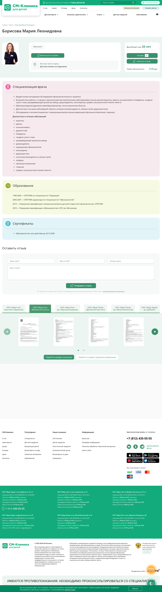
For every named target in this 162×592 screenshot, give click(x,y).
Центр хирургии (59, 442)
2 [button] (84, 350)
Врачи (11, 25)
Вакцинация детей (32, 446)
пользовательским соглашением (113, 291)
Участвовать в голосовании (147, 552)
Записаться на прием (131, 8)
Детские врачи (50, 15)
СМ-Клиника (57, 438)
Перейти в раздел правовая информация (97, 357)
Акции (54, 8)
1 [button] (78, 350)
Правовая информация (91, 442)
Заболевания (141, 15)
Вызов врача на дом (32, 450)
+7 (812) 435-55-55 (77, 3)
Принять (135, 588)
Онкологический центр (61, 450)
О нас (45, 8)
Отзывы (64, 8)
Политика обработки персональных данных (98, 446)
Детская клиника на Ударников (53, 66)
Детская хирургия (120, 15)
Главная (5, 25)
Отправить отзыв (83, 285)
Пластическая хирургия (62, 446)
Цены (73, 8)
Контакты (83, 8)
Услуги (99, 15)
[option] (28, 331)
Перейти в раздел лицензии (59, 357)
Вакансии (85, 438)
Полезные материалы (33, 454)
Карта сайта (86, 450)
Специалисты (30, 438)
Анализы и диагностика (76, 15)
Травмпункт (57, 458)
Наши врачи (7, 442)
